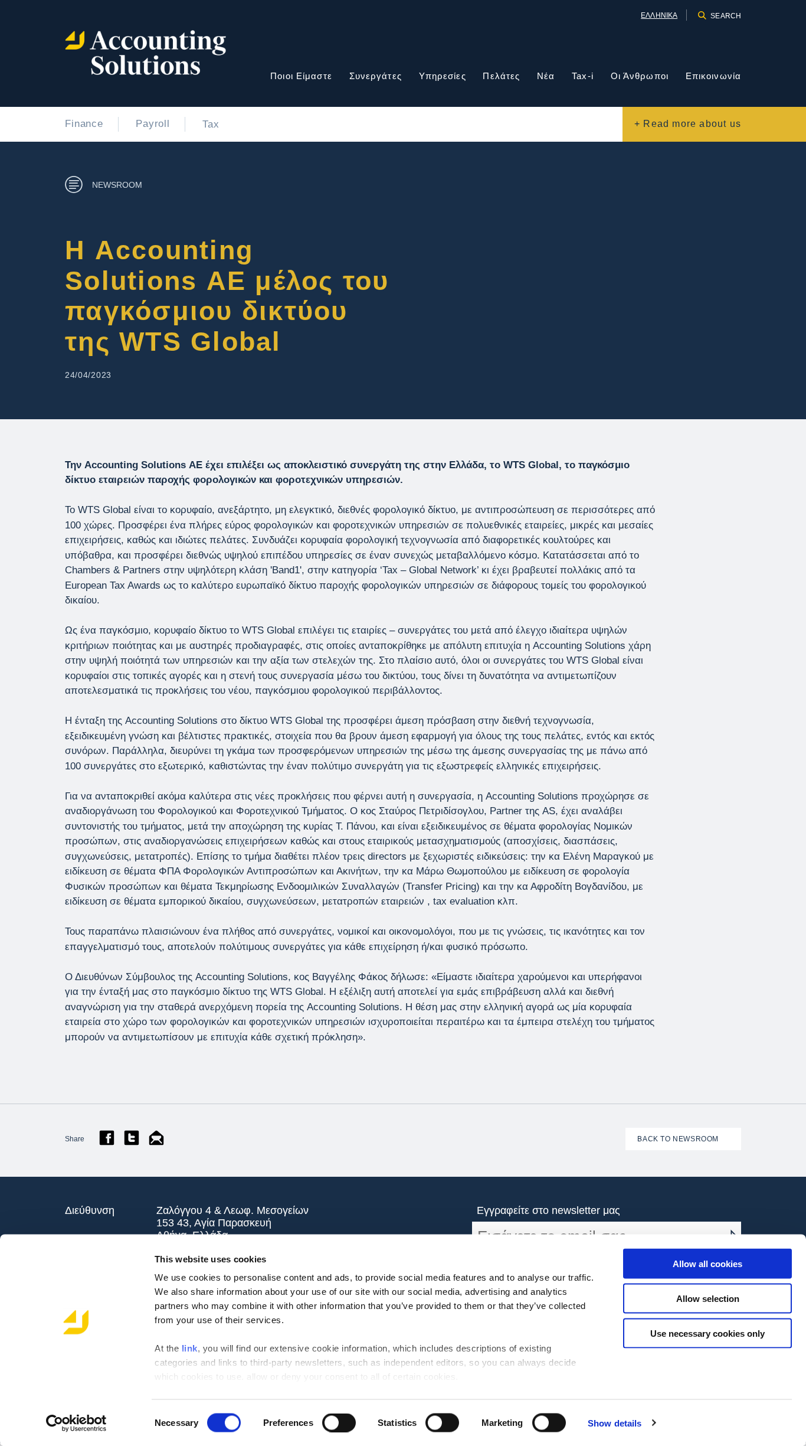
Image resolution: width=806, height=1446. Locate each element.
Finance (84, 123)
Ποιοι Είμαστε (301, 76)
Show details (614, 1423)
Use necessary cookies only (707, 1333)
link (190, 1348)
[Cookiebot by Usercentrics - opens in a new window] (76, 1423)
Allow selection (707, 1298)
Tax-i (583, 76)
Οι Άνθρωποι (640, 76)
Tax (210, 124)
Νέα (546, 76)
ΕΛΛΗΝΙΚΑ (659, 15)
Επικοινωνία (713, 76)
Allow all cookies (707, 1264)
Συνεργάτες (375, 76)
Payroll (153, 123)
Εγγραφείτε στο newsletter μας (548, 1210)
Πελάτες (501, 76)
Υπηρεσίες (442, 76)
